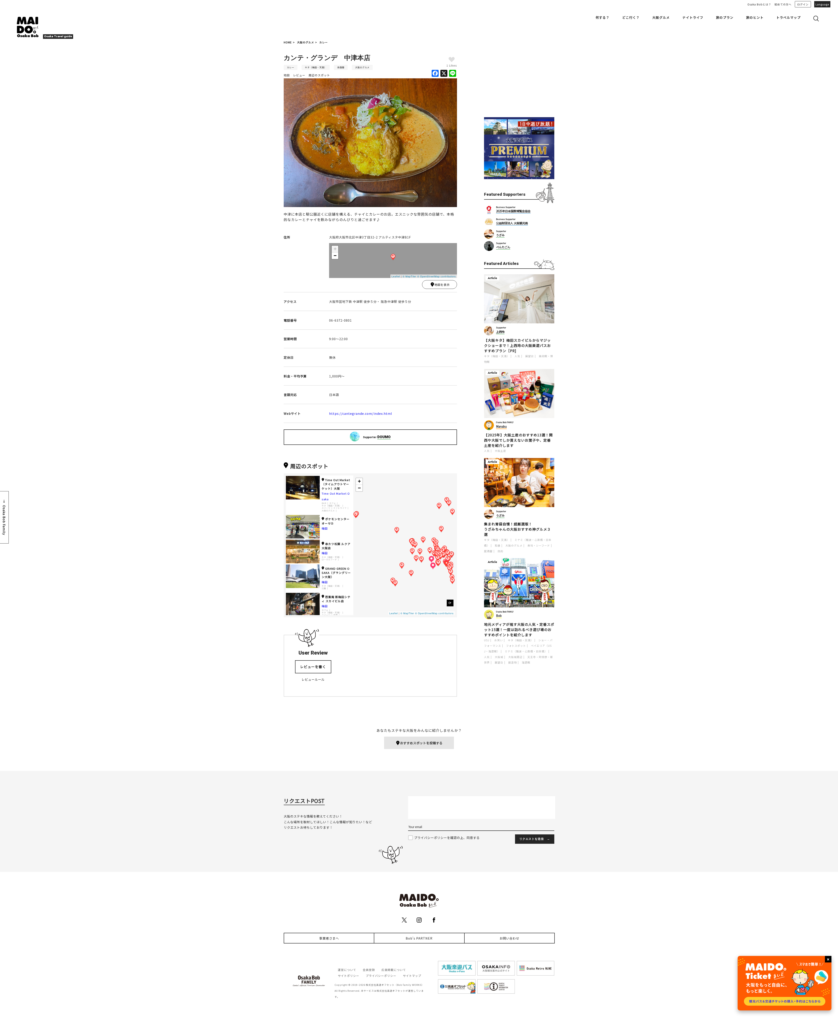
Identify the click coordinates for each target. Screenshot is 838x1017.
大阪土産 (500, 451)
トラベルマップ (788, 17)
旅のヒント (755, 17)
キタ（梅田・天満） (315, 67)
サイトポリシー (348, 976)
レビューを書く (313, 666)
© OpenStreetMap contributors (436, 276)
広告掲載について (393, 970)
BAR (324, 503)
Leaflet (396, 276)
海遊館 (526, 662)
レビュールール (313, 679)
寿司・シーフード (538, 545)
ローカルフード (329, 559)
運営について (347, 970)
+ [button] (335, 249)
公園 (324, 588)
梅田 (325, 528)
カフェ (332, 503)
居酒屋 (488, 551)
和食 (497, 545)
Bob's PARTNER (419, 938)
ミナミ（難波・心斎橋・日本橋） (526, 651)
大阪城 (499, 657)
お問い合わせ (509, 938)
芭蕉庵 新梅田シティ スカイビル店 (336, 599)
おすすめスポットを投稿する (421, 743)
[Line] (452, 73)
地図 (287, 75)
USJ (486, 640)
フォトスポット (516, 645)
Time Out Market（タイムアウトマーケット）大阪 (336, 484)
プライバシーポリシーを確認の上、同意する (447, 837)
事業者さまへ (329, 938)
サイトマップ (412, 976)
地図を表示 (442, 285)
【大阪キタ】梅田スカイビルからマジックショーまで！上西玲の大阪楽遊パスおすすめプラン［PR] (517, 345)
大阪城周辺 (515, 657)
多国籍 (340, 67)
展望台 (529, 356)
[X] (444, 73)
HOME (288, 42)
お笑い (498, 640)
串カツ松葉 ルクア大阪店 (336, 546)
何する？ (603, 17)
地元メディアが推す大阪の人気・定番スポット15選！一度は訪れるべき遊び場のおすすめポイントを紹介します (519, 629)
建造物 (512, 662)
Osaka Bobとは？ (759, 4)
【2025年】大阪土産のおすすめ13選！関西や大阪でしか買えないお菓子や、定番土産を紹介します (518, 440)
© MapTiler (409, 276)
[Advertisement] (519, 79)
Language (822, 4)
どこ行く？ (631, 17)
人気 (517, 356)
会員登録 (369, 970)
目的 (500, 551)
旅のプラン (724, 17)
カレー (323, 42)
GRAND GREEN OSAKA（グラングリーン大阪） (336, 572)
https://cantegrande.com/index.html (360, 413)
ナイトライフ (692, 17)
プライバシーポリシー (381, 976)
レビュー (299, 75)
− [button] (335, 255)
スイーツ (326, 508)
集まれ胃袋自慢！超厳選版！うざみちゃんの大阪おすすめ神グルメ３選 (517, 529)
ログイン (803, 4)
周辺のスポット (319, 75)
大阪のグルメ (305, 42)
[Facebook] (435, 73)
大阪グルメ (661, 17)
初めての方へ (783, 4)
